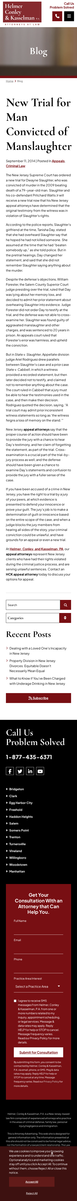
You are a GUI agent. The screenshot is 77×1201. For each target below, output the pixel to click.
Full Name (20, 920)
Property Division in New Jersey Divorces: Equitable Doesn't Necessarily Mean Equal (32, 666)
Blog (20, 81)
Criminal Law (15, 166)
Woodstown (18, 864)
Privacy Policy (51, 1081)
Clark (13, 796)
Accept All (31, 1181)
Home (9, 81)
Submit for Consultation (38, 1052)
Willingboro (17, 857)
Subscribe (40, 698)
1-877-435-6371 (29, 756)
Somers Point (19, 830)
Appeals (58, 161)
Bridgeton (16, 789)
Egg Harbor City (21, 802)
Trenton (14, 837)
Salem (13, 823)
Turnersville (17, 844)
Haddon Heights (21, 816)
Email (17, 940)
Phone (18, 959)
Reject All (32, 1193)
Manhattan (17, 871)
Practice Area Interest (28, 978)
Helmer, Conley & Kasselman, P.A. (26, 1113)
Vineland (15, 851)
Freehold (15, 809)
